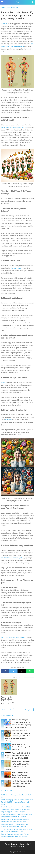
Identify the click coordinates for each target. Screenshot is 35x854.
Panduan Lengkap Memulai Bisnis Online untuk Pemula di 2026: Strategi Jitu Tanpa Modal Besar (17, 802)
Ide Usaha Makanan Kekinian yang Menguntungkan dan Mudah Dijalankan (22, 783)
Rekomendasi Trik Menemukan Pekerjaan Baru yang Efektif (22, 746)
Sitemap (14, 847)
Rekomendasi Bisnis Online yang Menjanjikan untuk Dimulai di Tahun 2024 (21, 755)
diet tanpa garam (16, 268)
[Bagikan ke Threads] (22, 671)
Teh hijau (4, 382)
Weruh (23, 852)
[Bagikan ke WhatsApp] (30, 671)
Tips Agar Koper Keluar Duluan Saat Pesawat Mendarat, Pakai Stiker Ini (21, 775)
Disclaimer (14, 844)
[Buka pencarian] (33, 2)
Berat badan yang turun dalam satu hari (14, 127)
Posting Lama (28, 710)
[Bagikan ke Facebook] (5, 671)
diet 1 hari (8, 420)
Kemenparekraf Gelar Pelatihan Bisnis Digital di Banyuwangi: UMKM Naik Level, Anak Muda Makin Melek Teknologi (17, 736)
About (7, 844)
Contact (21, 847)
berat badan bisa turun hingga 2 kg (12, 558)
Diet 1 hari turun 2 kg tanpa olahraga (13, 638)
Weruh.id (4, 24)
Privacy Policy (24, 844)
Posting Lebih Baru (7, 710)
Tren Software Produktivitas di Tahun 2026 (15, 807)
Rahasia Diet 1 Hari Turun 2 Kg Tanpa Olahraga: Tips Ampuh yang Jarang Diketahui (8, 700)
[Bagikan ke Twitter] (13, 671)
